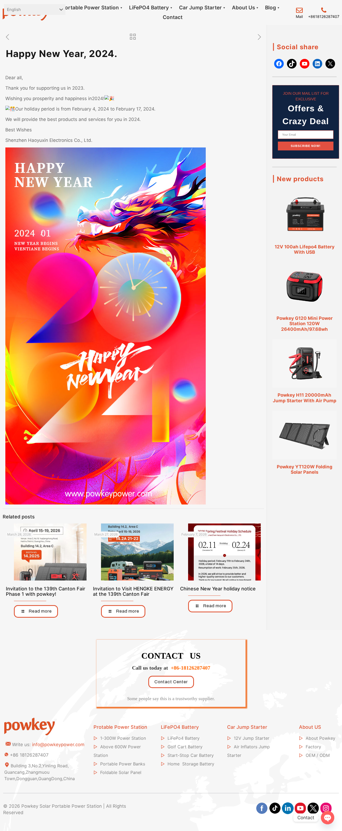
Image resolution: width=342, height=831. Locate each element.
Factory (313, 746)
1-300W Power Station (123, 738)
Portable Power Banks (122, 764)
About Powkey (320, 738)
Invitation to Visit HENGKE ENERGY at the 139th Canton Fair (133, 591)
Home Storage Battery (191, 764)
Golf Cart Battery (185, 746)
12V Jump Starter (251, 738)
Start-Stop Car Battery (191, 755)
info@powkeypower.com (58, 744)
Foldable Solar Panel (120, 772)
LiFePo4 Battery (184, 738)
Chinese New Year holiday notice (218, 588)
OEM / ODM (318, 755)
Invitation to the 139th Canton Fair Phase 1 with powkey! (45, 591)
